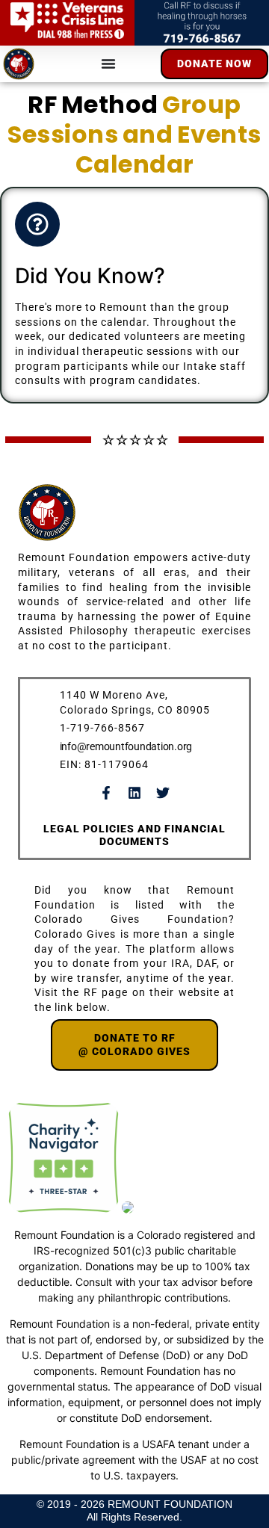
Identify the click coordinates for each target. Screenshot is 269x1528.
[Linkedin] (134, 792)
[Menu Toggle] (108, 63)
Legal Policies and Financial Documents (134, 835)
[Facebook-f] (106, 792)
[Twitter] (163, 792)
